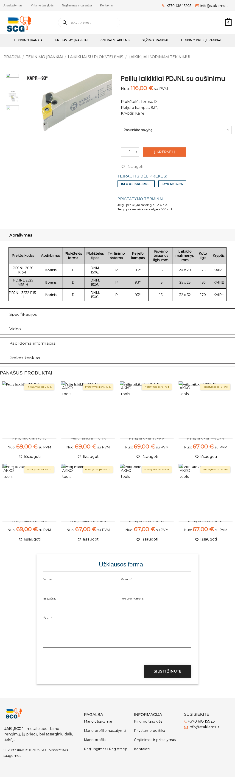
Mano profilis (95, 740)
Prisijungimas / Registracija (106, 749)
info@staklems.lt (214, 6)
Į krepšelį (164, 152)
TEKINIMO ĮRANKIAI (28, 40)
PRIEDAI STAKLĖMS (115, 40)
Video (15, 328)
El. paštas (49, 598)
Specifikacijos (23, 314)
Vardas (47, 579)
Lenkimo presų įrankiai (200, 40)
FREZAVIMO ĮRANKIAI (71, 40)
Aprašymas (20, 235)
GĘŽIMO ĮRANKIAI (155, 40)
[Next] (104, 105)
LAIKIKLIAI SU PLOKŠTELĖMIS (95, 57)
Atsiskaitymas (12, 5)
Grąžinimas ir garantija (77, 5)
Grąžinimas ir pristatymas (155, 740)
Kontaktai (106, 5)
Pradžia (11, 57)
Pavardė (126, 579)
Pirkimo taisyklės (42, 5)
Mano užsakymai (98, 721)
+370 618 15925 (178, 6)
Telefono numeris (132, 598)
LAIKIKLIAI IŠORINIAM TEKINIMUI (159, 57)
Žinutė (47, 618)
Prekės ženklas (24, 357)
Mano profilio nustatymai (105, 731)
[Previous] (32, 105)
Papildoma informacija (32, 343)
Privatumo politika (149, 731)
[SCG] (26, 22)
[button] (219, 22)
